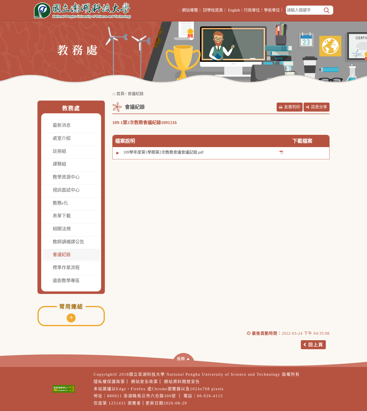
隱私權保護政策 (109, 381)
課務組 (59, 164)
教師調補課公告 (68, 241)
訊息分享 (319, 107)
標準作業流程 (66, 267)
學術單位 (272, 10)
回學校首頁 (213, 10)
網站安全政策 (144, 381)
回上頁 (315, 344)
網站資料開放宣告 (182, 381)
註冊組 (59, 151)
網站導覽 (190, 10)
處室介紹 (62, 138)
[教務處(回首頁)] (77, 50)
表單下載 (62, 215)
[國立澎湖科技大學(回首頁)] (82, 11)
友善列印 (292, 107)
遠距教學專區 (66, 280)
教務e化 (60, 203)
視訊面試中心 (66, 190)
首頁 (120, 94)
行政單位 (252, 10)
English (234, 10)
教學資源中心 (66, 177)
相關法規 (62, 228)
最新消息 (62, 125)
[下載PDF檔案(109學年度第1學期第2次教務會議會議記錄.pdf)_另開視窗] (282, 152)
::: (179, 10)
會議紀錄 (62, 254)
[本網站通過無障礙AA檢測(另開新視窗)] (63, 389)
